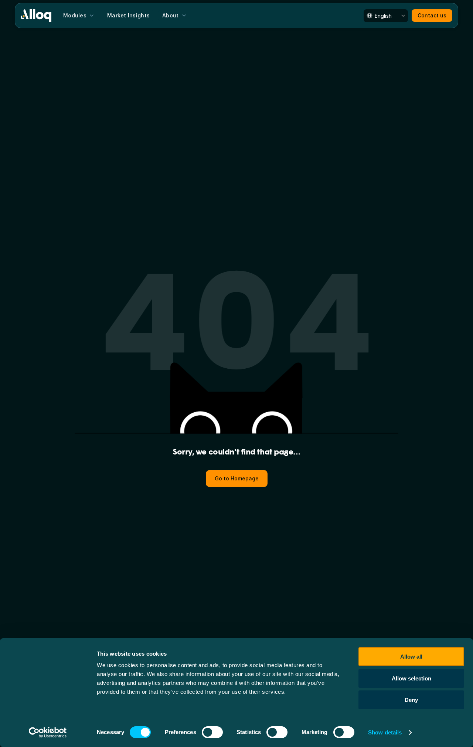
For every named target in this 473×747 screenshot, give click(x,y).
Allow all (411, 656)
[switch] (212, 732)
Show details (385, 732)
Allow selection (411, 678)
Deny (411, 700)
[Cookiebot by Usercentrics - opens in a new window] (48, 732)
